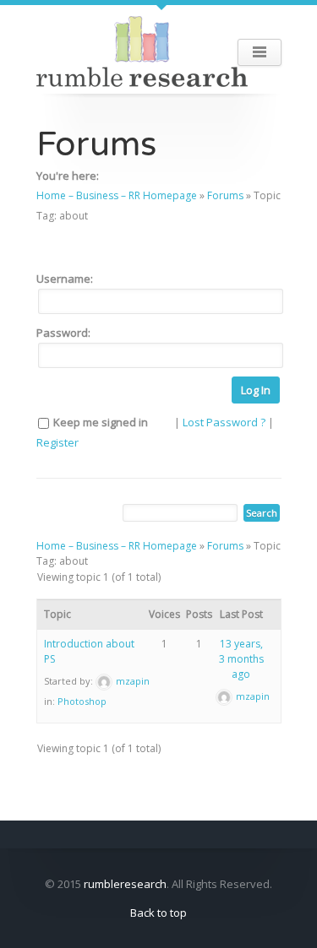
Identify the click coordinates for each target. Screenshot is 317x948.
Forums (225, 195)
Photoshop (82, 701)
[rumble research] (142, 49)
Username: (64, 278)
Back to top (158, 912)
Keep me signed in (100, 422)
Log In (256, 390)
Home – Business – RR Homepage (116, 195)
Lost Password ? (224, 422)
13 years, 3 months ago (241, 659)
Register (57, 442)
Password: (63, 332)
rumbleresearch (125, 883)
